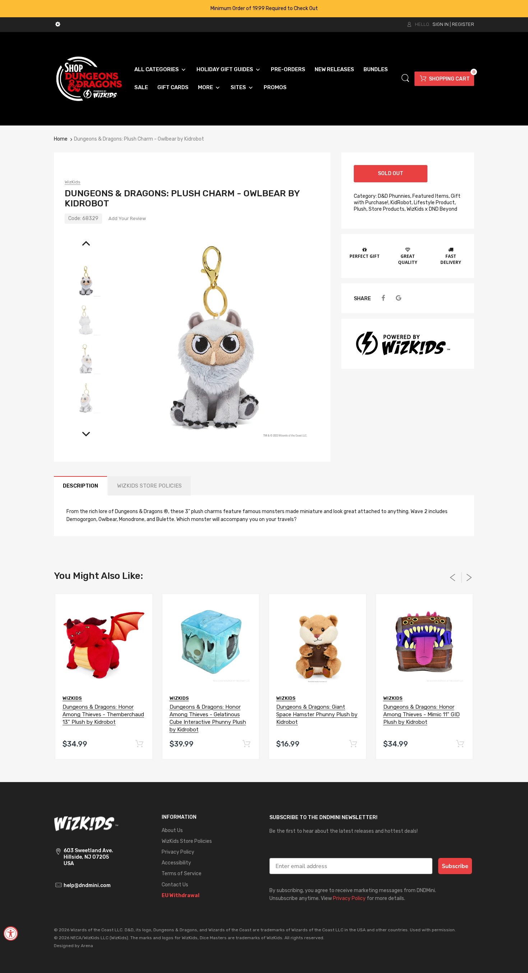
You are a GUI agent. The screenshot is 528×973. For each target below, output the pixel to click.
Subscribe (455, 866)
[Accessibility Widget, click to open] (11, 933)
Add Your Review (127, 218)
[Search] (405, 78)
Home (61, 139)
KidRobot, (401, 203)
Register (463, 24)
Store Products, (387, 209)
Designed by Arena (73, 945)
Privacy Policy (349, 898)
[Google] (398, 298)
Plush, (360, 209)
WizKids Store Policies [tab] (149, 486)
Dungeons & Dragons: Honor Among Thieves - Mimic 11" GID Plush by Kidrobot (421, 714)
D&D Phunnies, (394, 196)
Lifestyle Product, (435, 203)
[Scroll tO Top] (514, 961)
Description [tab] (80, 486)
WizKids (72, 181)
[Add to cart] (139, 744)
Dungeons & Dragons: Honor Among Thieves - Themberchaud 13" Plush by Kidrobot (103, 714)
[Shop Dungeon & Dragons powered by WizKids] (89, 78)
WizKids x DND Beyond (432, 209)
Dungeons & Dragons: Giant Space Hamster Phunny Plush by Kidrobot (316, 714)
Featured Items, (431, 196)
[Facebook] (383, 298)
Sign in (440, 24)
